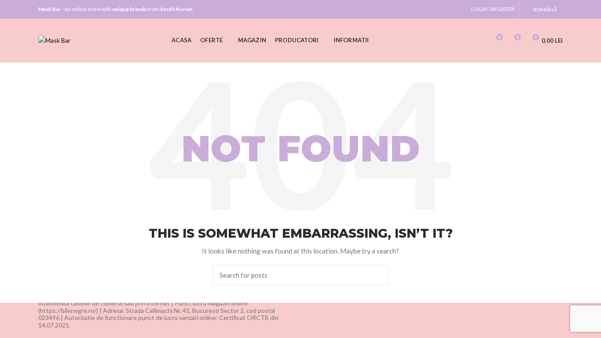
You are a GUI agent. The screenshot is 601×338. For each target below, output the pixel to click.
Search (377, 275)
